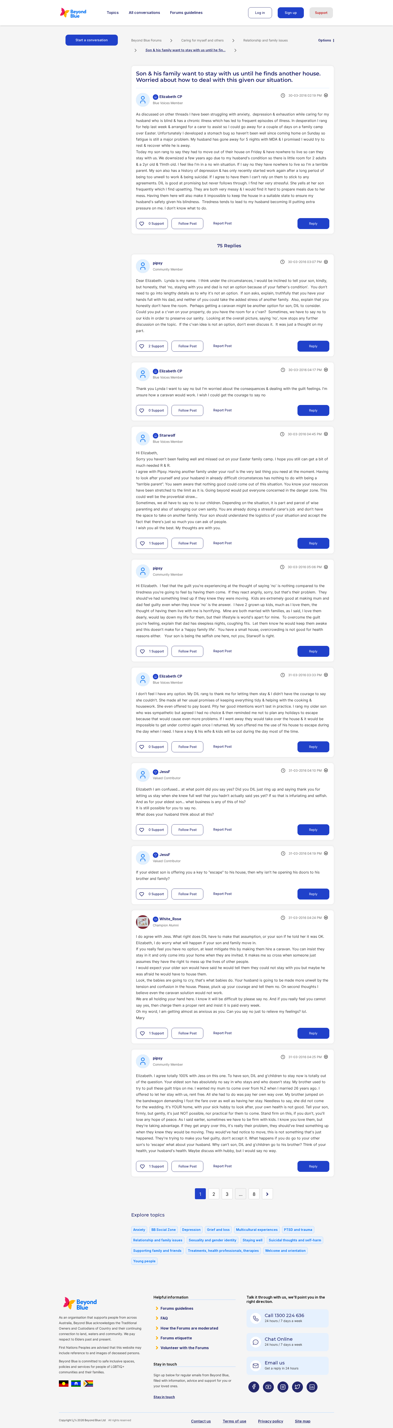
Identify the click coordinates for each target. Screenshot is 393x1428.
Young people (144, 1261)
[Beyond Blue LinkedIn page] (312, 1396)
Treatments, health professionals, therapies (223, 1251)
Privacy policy (270, 1421)
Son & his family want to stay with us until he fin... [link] (186, 50)
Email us (275, 1363)
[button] (142, 223)
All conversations (144, 12)
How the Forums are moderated (189, 1328)
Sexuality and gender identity (212, 1240)
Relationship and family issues (265, 40)
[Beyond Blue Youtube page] (268, 1396)
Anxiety (139, 1230)
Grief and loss (218, 1230)
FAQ (164, 1318)
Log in (260, 13)
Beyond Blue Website (80, 1303)
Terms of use (234, 1421)
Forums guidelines (186, 12)
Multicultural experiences (257, 1230)
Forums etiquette (176, 1338)
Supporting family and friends (157, 1251)
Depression (191, 1230)
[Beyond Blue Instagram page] (283, 1396)
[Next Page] (267, 1193)
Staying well (252, 1240)
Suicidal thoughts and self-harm (295, 1240)
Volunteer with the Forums (185, 1348)
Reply (313, 223)
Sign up (291, 13)
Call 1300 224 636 (284, 1315)
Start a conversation (92, 40)
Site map (302, 1421)
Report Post (222, 223)
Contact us (201, 1421)
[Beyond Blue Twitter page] (297, 1396)
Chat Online (279, 1339)
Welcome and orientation (285, 1251)
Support (321, 13)
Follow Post (188, 223)
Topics (113, 12)
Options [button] (324, 40)
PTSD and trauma (298, 1230)
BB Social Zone (163, 1230)
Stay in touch (164, 1397)
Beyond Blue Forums (79, 13)
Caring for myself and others (202, 40)
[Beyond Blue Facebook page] (254, 1396)
